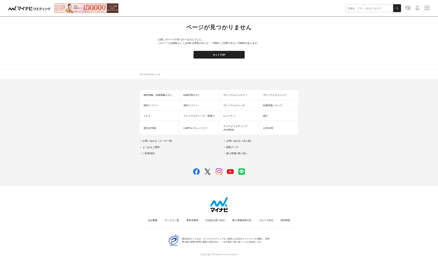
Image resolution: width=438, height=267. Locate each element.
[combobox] (369, 8)
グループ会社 (266, 220)
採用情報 (285, 220)
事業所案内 (192, 220)
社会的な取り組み (215, 220)
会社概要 (153, 220)
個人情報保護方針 (242, 220)
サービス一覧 (172, 220)
